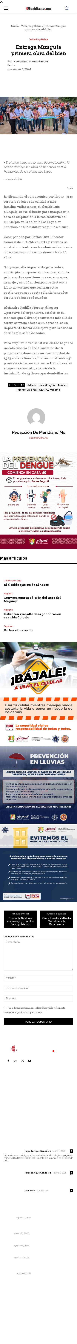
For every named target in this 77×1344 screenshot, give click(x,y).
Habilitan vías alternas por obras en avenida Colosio (32, 615)
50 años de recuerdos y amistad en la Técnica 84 (37, 1240)
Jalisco (31, 385)
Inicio (15, 26)
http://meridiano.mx (38, 437)
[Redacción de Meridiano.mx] (38, 417)
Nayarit (8, 593)
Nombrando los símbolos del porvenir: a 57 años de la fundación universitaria (38, 1226)
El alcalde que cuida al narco (26, 585)
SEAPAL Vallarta (49, 389)
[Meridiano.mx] (38, 8)
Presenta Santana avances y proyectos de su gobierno (20, 921)
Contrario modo (14, 1253)
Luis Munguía (47, 385)
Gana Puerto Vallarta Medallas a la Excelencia (56, 921)
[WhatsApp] (47, 80)
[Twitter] (29, 80)
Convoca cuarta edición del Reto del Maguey (32, 599)
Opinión (8, 626)
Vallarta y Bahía (31, 26)
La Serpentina (12, 580)
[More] (56, 80)
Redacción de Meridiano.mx (31, 61)
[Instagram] (15, 1060)
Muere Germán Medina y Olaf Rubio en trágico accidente (35, 1266)
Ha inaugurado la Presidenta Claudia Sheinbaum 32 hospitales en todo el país (38, 1210)
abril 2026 (12, 1321)
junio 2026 (12, 1310)
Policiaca (10, 1273)
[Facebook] (21, 80)
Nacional (9, 1217)
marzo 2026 (13, 1327)
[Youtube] (29, 1060)
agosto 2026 (13, 1298)
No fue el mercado (18, 630)
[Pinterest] (38, 80)
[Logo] (38, 1048)
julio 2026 (12, 1304)
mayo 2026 (13, 1315)
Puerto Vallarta (27, 389)
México (62, 385)
